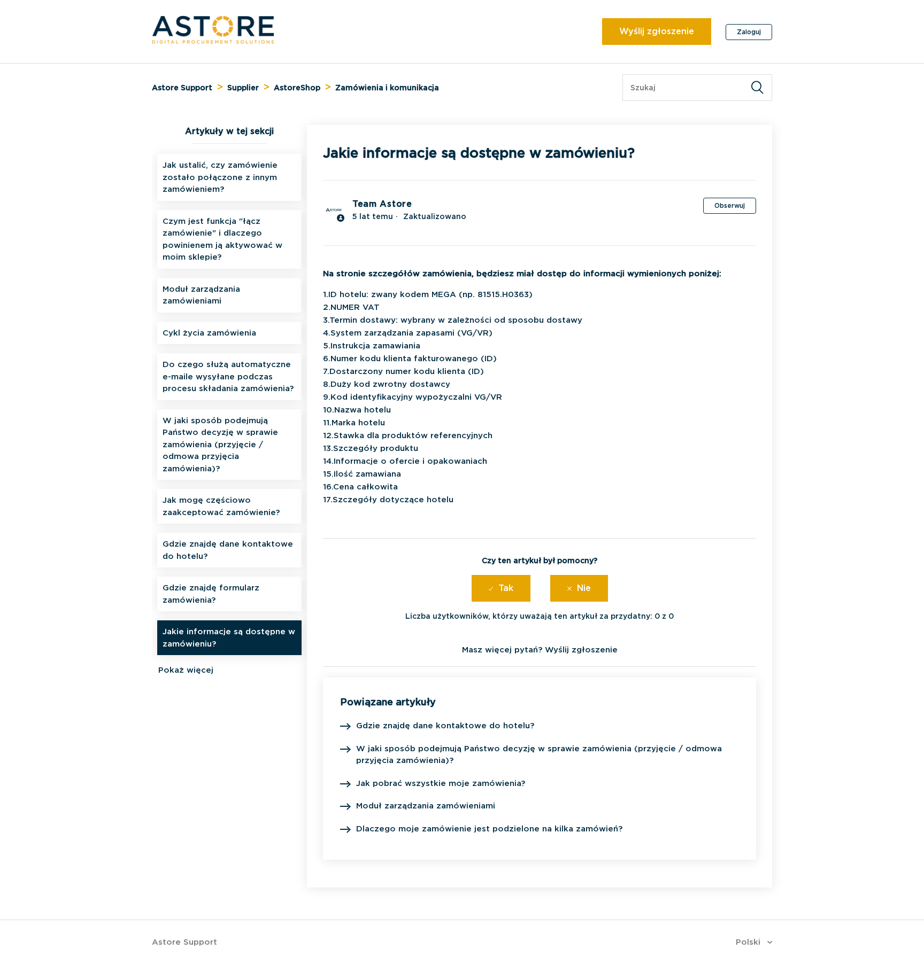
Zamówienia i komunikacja (387, 87)
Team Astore (382, 204)
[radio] (501, 588)
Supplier (243, 87)
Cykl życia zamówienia (209, 333)
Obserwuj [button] (729, 205)
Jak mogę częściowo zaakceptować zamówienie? (221, 506)
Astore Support (182, 87)
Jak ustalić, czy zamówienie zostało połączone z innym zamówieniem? (220, 177)
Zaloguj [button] (749, 32)
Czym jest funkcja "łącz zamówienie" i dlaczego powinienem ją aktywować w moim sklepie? (222, 239)
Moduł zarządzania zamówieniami (201, 295)
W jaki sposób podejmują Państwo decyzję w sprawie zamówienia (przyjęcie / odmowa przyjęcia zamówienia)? (220, 444)
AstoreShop (297, 87)
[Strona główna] (213, 41)
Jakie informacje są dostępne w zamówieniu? (229, 638)
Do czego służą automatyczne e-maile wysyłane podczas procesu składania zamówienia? (228, 376)
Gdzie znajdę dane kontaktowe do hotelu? (228, 550)
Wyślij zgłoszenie (656, 31)
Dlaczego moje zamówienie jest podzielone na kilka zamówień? (489, 829)
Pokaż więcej (185, 670)
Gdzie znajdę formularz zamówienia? (211, 594)
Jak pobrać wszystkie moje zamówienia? (440, 783)
